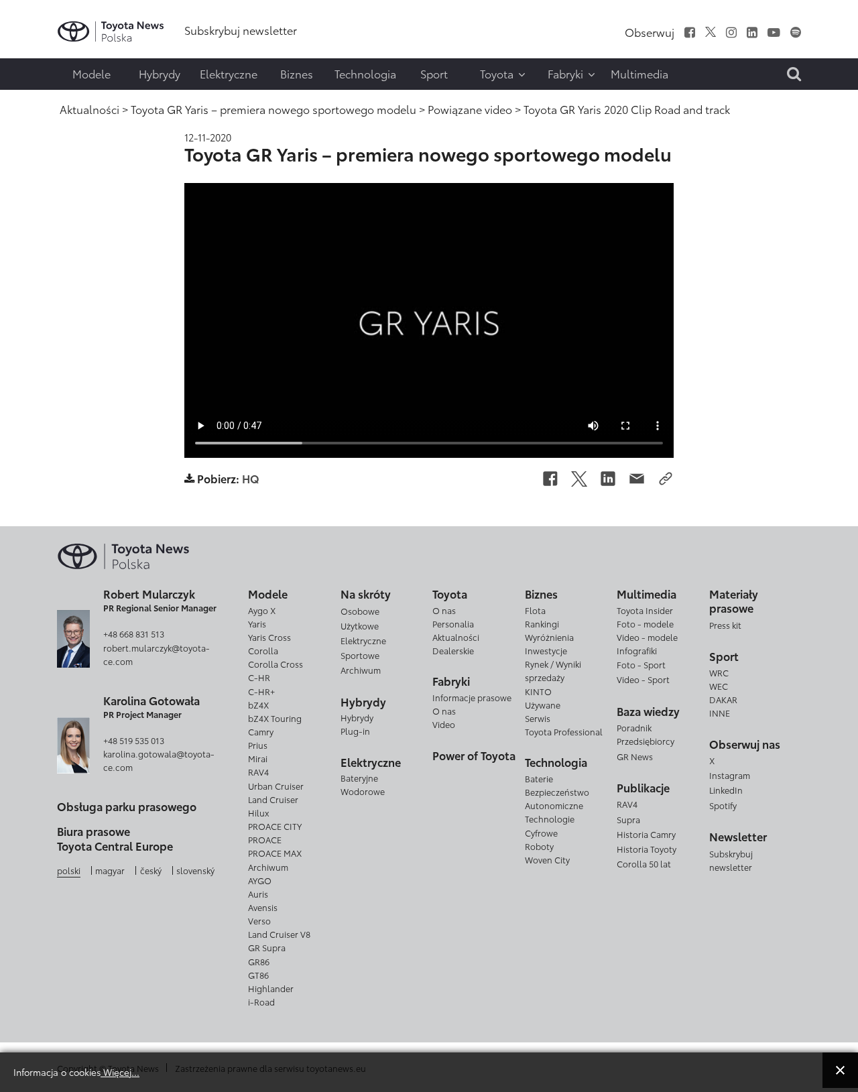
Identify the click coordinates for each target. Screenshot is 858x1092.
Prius (257, 745)
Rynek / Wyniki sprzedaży (553, 670)
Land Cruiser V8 (279, 934)
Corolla (263, 650)
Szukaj (40, 105)
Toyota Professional (564, 731)
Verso (259, 920)
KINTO (538, 691)
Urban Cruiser (276, 786)
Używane (542, 705)
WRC (719, 672)
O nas (444, 610)
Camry (260, 731)
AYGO (259, 880)
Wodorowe (363, 791)
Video (443, 724)
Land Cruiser (273, 799)
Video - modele (647, 637)
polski (68, 870)
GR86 (258, 961)
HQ (250, 478)
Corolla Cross (275, 664)
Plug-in (355, 731)
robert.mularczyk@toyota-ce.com (156, 654)
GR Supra (267, 947)
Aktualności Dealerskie (455, 643)
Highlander (271, 988)
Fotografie (38, 51)
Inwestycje (546, 650)
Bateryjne (359, 778)
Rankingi (542, 623)
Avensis (263, 907)
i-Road (261, 1001)
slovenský (195, 870)
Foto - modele (645, 623)
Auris (258, 894)
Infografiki (637, 650)
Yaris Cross (269, 637)
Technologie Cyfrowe (549, 825)
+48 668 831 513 (133, 633)
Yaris (257, 623)
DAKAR (723, 699)
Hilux (258, 812)
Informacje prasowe (471, 697)
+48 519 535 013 (133, 740)
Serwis (537, 718)
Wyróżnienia (549, 637)
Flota (535, 610)
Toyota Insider (645, 610)
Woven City (547, 859)
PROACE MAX (275, 853)
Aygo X (261, 610)
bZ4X (258, 705)
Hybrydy (357, 717)
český (151, 870)
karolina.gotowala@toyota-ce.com (158, 760)
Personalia (453, 623)
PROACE (265, 839)
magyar (110, 870)
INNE (719, 713)
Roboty (539, 846)
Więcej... (120, 1071)
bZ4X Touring (275, 718)
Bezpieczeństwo (557, 792)
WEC (718, 686)
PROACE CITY (275, 826)
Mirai (257, 758)
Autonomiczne (554, 805)
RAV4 (258, 772)
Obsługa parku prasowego (126, 806)
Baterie (539, 778)
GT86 (258, 975)
